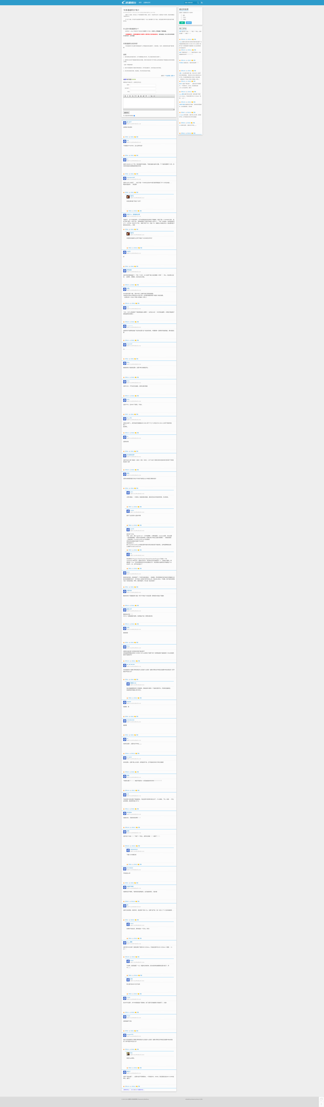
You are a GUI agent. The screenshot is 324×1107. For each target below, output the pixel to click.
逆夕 (125, 79)
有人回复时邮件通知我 (128, 115)
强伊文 (148, 12)
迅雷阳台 (129, 2)
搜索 (198, 3)
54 (133, 1089)
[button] (125, 96)
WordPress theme (190, 1099)
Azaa (180, 41)
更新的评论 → (141, 1089)
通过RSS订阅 (201, 2)
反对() (132, 137)
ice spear (181, 115)
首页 (140, 2)
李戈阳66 (129, 812)
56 (136, 1089)
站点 (128, 91)
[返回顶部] (321, 1104)
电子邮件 (127, 88)
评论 (152, 12)
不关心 (184, 17)
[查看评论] (321, 1099)
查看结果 (189, 22)
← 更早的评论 (125, 1089)
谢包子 (180, 83)
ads (128, 140)
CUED (201, 1099)
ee (179, 125)
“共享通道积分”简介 (131, 10)
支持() (126, 137)
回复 (137, 137)
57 (137, 1089)
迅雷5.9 (173, 75)
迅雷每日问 (147, 2)
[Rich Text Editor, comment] (149, 103)
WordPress (146, 1099)
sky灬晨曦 (181, 94)
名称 (128, 84)
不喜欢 (184, 19)
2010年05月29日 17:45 (128, 12)
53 (131, 1089)
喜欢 (184, 15)
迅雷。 (180, 73)
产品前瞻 (167, 75)
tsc (127, 436)
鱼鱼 (180, 52)
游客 (180, 31)
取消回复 (134, 79)
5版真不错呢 (182, 104)
